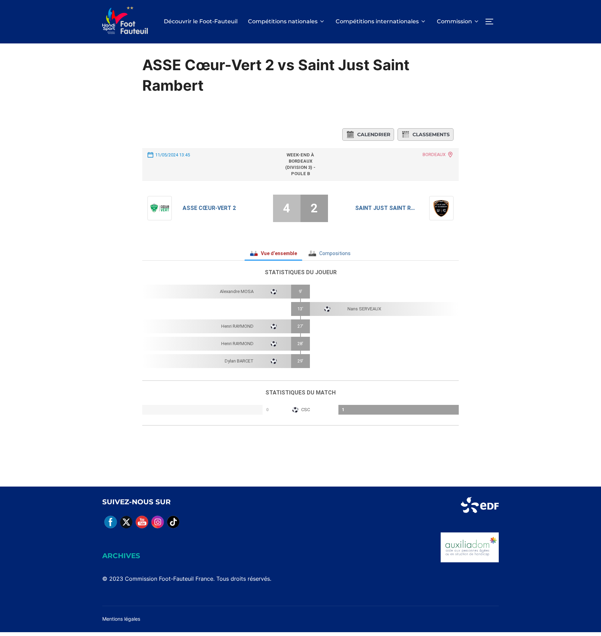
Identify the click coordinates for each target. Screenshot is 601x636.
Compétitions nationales (283, 21)
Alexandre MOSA (237, 291)
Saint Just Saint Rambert (387, 208)
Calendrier (373, 134)
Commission (454, 21)
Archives (121, 556)
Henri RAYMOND (237, 326)
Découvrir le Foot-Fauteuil (201, 21)
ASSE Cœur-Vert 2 (209, 208)
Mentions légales (121, 619)
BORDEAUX (434, 154)
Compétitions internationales (377, 21)
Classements (431, 134)
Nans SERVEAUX (364, 308)
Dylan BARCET (239, 361)
